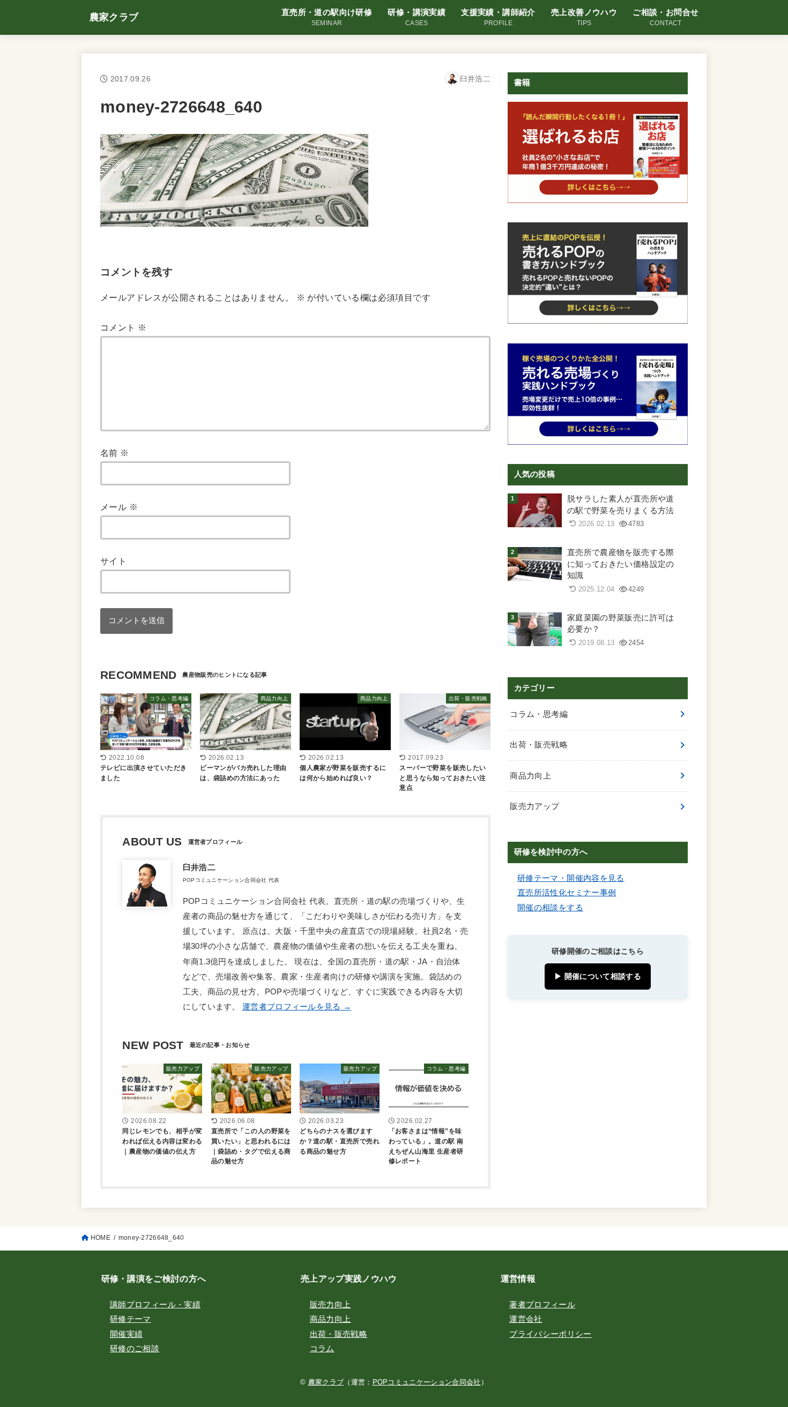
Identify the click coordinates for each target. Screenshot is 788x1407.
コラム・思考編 (539, 714)
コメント (123, 327)
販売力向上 (330, 1304)
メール (119, 507)
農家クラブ (114, 17)
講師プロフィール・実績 (155, 1304)
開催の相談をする (550, 907)
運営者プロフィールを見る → (296, 1006)
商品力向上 (530, 776)
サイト (113, 561)
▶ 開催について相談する (597, 976)
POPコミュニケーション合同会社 (427, 1382)
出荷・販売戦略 (539, 744)
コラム (322, 1348)
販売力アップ (534, 806)
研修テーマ (130, 1319)
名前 (114, 453)
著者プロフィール (542, 1304)
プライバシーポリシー (550, 1334)
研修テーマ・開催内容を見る (571, 878)
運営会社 (525, 1319)
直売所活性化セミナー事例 (566, 892)
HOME (100, 1237)
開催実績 (126, 1334)
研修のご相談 (134, 1348)
